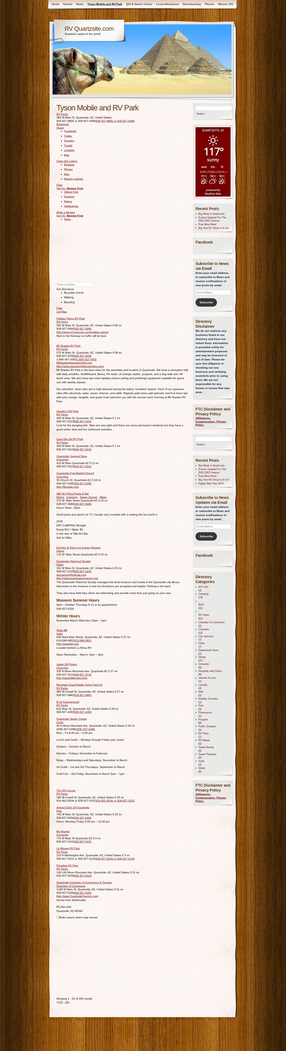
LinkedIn (69, 150)
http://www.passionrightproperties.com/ (80, 366)
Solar (59, 633)
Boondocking (192, 4)
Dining (60, 497)
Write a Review (65, 212)
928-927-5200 (82, 892)
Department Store (208, 650)
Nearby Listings (73, 178)
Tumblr (68, 145)
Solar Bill (61, 630)
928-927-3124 (82, 674)
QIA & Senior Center (139, 4)
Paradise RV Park (67, 865)
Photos (209, 4)
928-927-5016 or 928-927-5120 (115, 858)
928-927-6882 (82, 695)
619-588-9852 (82, 640)
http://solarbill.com (67, 643)
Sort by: (69, 188)
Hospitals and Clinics (210, 671)
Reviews (69, 164)
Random (69, 196)
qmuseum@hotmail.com (71, 574)
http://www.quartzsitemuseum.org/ (77, 578)
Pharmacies (205, 712)
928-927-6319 (82, 421)
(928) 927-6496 (85, 729)
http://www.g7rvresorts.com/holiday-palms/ (82, 332)
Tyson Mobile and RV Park (104, 4)
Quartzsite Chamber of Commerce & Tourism (84, 882)
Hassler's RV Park (67, 411)
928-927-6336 (82, 355)
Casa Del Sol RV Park (69, 439)
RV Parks (62, 114)
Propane (203, 719)
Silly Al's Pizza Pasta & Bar (72, 493)
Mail (66, 155)
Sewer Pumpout (207, 754)
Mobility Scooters (208, 698)
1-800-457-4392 (86, 359)
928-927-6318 (82, 875)
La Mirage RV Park (68, 848)
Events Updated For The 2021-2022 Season (212, 219)
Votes (67, 219)
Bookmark (62, 124)
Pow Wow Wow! (207, 224)
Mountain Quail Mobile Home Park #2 (79, 684)
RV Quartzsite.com (89, 28)
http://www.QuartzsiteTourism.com (77, 896)
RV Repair (204, 740)
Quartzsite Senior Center (71, 718)
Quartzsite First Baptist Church (75, 473)
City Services (206, 636)
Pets (59, 811)
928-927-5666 (82, 328)
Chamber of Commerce (70, 886)
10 (66, 1002)
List (58, 311)
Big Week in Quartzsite (211, 213)
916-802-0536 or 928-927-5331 (115, 800)
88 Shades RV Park (68, 345)
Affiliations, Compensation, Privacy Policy (211, 421)
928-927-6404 (82, 817)
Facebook (70, 131)
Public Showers (207, 726)
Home (55, 4)
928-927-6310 (82, 466)
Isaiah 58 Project (66, 664)
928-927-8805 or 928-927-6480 (115, 121)
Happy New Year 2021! (211, 483)
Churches (62, 476)
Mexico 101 (225, 4)
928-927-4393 (82, 712)
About (56, 12)
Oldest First (71, 191)
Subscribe (206, 302)
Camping (72, 497)
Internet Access (207, 677)
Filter (59, 185)
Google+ (69, 140)
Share (60, 127)
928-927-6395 (82, 483)
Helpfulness (71, 206)
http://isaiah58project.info (71, 677)
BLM (201, 604)
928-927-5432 (82, 841)
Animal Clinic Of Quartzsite (72, 807)
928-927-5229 (82, 571)
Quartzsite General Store (71, 456)
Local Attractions (167, 4)
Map (66, 174)
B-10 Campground (67, 701)
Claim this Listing (66, 161)
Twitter (68, 136)
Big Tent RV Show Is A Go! (213, 228)
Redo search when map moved (78, 917)
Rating (68, 201)
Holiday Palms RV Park (70, 318)
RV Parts (203, 733)
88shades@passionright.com (74, 362)
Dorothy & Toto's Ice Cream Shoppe (78, 547)
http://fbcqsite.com (67, 486)
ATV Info (203, 586)
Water (103, 497)
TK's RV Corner (66, 790)
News (79, 4)
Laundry (202, 684)
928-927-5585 (82, 504)
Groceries (62, 459)
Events (67, 4)
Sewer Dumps (88, 497)
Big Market (63, 831)
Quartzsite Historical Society (73, 561)
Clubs (59, 564)
